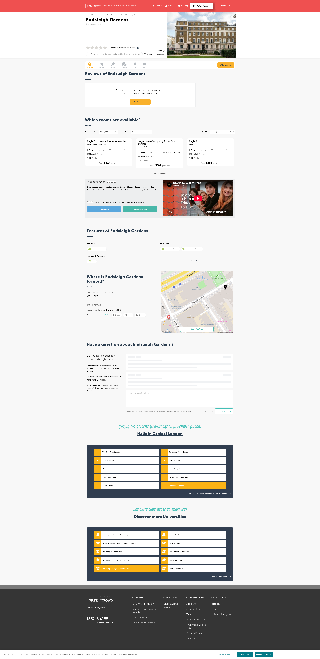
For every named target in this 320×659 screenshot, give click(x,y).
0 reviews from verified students (123, 48)
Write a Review (203, 6)
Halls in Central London (160, 434)
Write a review (226, 65)
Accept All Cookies (264, 654)
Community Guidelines (144, 622)
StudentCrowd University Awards (145, 611)
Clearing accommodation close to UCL (103, 187)
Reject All (245, 654)
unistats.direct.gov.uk (222, 614)
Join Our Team (194, 609)
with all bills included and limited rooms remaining (122, 190)
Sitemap (190, 638)
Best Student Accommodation (112, 15)
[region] (160, 654)
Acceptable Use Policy (197, 619)
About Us (191, 604)
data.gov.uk (217, 604)
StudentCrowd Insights (171, 605)
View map (148, 54)
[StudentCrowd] (93, 6)
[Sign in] (187, 6)
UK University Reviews (143, 604)
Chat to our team (141, 209)
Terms (189, 614)
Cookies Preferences (197, 633)
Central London (92, 15)
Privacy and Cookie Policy (196, 626)
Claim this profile (94, 24)
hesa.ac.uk (217, 609)
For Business (225, 6)
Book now (105, 209)
